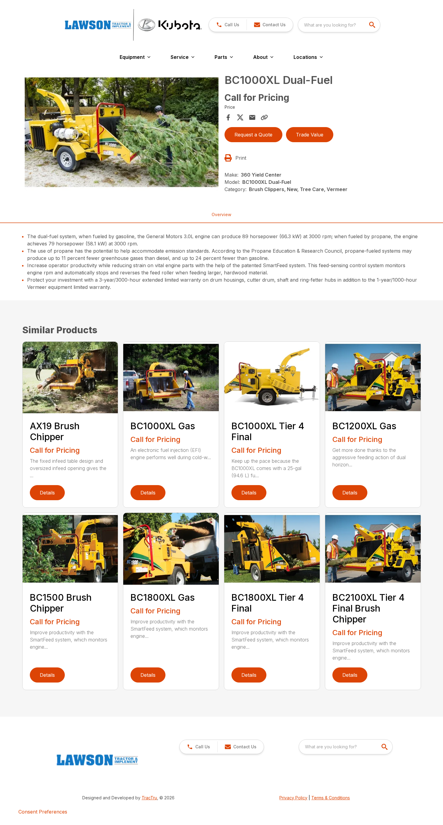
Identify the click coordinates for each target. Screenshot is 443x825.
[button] (228, 24)
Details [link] (47, 493)
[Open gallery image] (122, 132)
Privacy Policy (293, 797)
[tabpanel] (122, 133)
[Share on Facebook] (228, 117)
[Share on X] (240, 117)
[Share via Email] (252, 117)
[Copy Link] (264, 117)
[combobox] (339, 25)
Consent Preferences (42, 812)
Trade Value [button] (309, 135)
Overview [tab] (221, 214)
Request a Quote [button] (253, 135)
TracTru (149, 797)
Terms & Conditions (330, 797)
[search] (373, 25)
